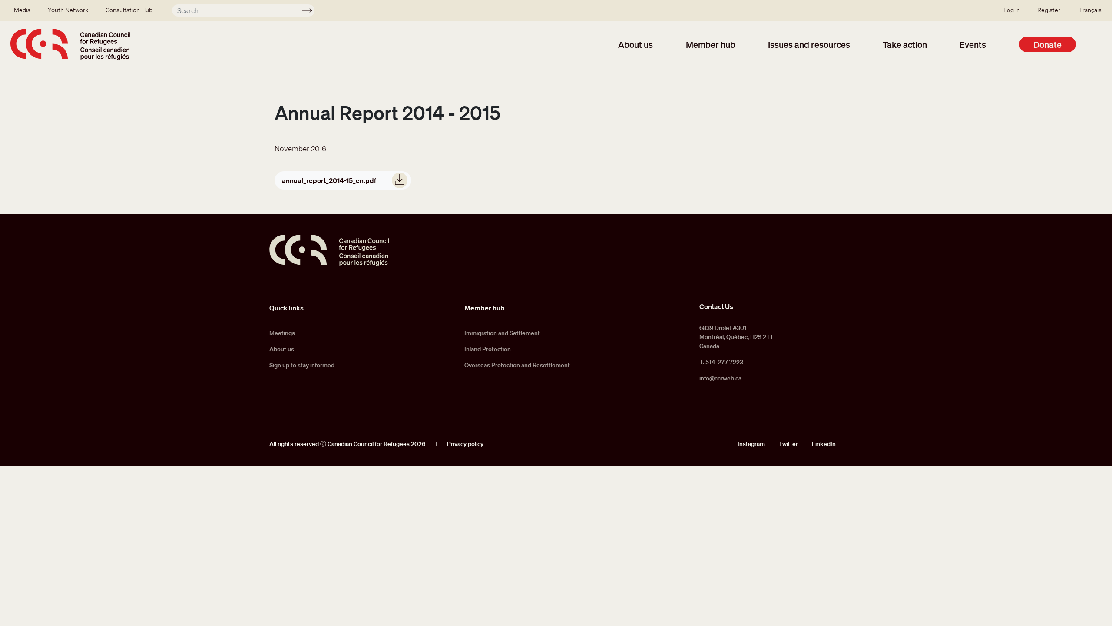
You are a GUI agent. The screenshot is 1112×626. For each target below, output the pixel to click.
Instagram (751, 444)
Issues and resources (809, 44)
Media (22, 10)
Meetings (282, 333)
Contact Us (716, 306)
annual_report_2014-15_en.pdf (329, 180)
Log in (1011, 10)
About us (635, 44)
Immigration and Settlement (502, 333)
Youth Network (68, 10)
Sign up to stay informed (301, 365)
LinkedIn (824, 444)
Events (973, 44)
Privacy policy (465, 444)
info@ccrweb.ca (720, 378)
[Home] (70, 44)
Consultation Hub (129, 10)
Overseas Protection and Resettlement (517, 365)
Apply (310, 11)
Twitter (788, 444)
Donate (1047, 44)
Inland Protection (487, 349)
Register (1048, 10)
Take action (905, 44)
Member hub (710, 44)
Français (1090, 10)
